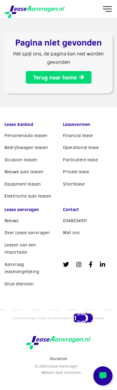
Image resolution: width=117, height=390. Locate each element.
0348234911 (75, 220)
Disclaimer (59, 358)
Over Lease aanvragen (27, 232)
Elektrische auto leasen (27, 196)
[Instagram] (79, 264)
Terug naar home (55, 77)
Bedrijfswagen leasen (26, 147)
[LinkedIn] (102, 264)
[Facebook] (91, 264)
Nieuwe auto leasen (24, 171)
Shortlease (74, 184)
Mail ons (71, 232)
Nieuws (11, 220)
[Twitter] (66, 264)
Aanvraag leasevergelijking (21, 268)
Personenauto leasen (25, 135)
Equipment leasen (22, 184)
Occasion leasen (20, 159)
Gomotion (72, 372)
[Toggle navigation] (107, 9)
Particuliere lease (80, 159)
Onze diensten (19, 284)
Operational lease (81, 147)
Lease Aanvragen (35, 12)
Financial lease (78, 135)
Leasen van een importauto (20, 248)
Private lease (76, 171)
